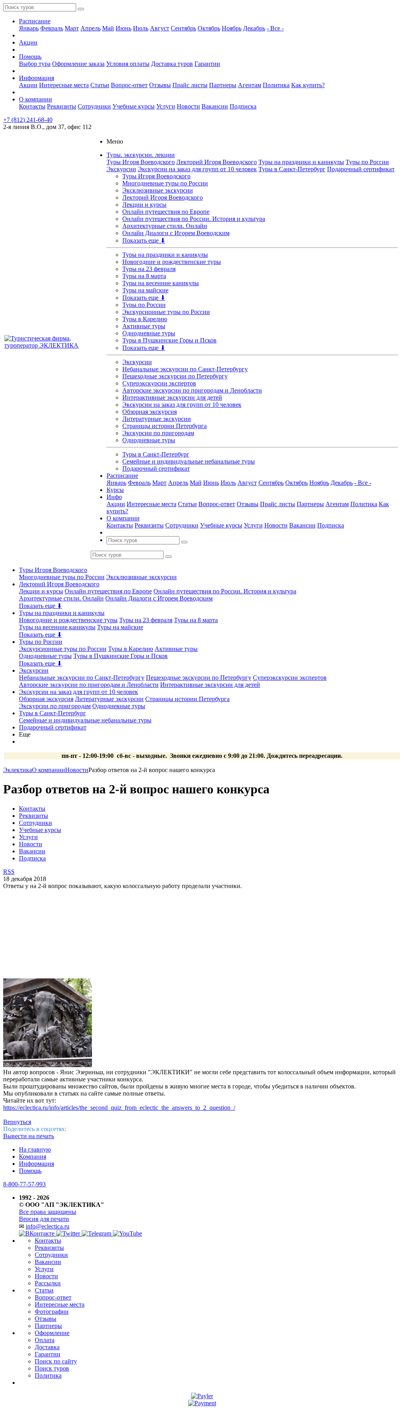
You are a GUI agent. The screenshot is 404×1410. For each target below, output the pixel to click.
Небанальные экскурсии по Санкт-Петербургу (185, 369)
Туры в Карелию (144, 319)
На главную (35, 1149)
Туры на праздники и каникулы (301, 162)
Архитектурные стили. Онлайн (164, 226)
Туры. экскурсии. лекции (141, 154)
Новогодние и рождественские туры (171, 261)
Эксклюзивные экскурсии (157, 190)
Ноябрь (231, 28)
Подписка (243, 106)
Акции (28, 42)
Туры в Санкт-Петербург (291, 169)
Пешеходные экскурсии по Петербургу (175, 376)
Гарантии (207, 63)
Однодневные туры (148, 333)
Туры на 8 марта (144, 276)
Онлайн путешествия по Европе (165, 211)
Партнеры (222, 85)
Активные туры (143, 326)
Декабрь (254, 28)
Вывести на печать (28, 1136)
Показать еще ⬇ (143, 240)
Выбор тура (34, 63)
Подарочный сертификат (361, 169)
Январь (29, 28)
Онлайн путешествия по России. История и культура (193, 218)
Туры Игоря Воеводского (141, 162)
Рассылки (48, 1283)
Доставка (47, 1347)
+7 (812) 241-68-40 (27, 119)
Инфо (114, 497)
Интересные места (64, 85)
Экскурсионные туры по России (166, 312)
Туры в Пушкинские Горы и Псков (169, 340)
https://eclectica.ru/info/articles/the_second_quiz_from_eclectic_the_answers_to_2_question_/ (119, 1107)
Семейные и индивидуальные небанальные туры (188, 461)
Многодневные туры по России (165, 183)
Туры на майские (145, 290)
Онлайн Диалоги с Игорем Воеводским (176, 233)
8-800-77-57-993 (24, 1184)
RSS (9, 871)
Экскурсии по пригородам (158, 433)
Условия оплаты (128, 63)
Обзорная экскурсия (149, 411)
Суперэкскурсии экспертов (159, 383)
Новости (188, 106)
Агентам (249, 85)
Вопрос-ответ (129, 85)
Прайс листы (190, 85)
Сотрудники (94, 106)
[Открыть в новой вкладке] (202, 1396)
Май (108, 28)
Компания (32, 1156)
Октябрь (209, 28)
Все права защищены (47, 1211)
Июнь (123, 28)
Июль (140, 28)
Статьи (99, 85)
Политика (276, 85)
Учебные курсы (133, 106)
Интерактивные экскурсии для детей (172, 397)
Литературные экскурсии (156, 418)
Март (72, 28)
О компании (35, 99)
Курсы (115, 489)
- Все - (275, 28)
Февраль (51, 28)
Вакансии (215, 106)
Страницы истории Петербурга (164, 426)
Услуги (165, 106)
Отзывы (160, 85)
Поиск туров (52, 1368)
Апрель (90, 28)
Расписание (34, 21)
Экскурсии (121, 169)
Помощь (30, 56)
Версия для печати (44, 1219)
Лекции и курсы (144, 204)
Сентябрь (183, 28)
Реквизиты (61, 106)
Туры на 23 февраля (149, 269)
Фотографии (52, 1311)
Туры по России (367, 162)
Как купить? (308, 85)
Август (159, 28)
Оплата (44, 1340)
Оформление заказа (78, 63)
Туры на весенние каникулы (160, 283)
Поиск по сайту (56, 1361)
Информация (36, 78)
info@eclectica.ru (47, 1226)
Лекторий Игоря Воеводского (216, 162)
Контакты (32, 106)
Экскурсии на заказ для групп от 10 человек (197, 169)
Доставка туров (172, 63)
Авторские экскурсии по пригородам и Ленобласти (192, 390)
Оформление (52, 1333)
